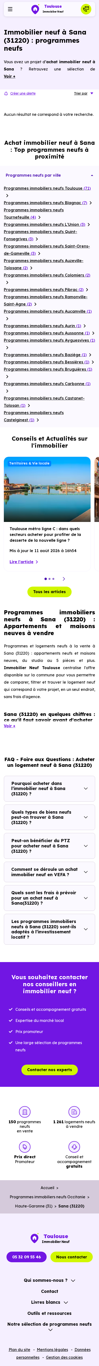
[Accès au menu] (10, 9)
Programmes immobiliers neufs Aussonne (47, 333)
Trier (80, 93)
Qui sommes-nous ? (46, 1280)
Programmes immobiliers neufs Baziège (45, 354)
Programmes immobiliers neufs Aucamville (48, 311)
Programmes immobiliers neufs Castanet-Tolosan (44, 402)
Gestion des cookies (64, 1357)
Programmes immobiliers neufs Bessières (46, 362)
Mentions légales (52, 1349)
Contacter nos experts (49, 1069)
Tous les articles (49, 591)
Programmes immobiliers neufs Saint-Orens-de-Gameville (47, 250)
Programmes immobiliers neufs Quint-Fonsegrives (40, 235)
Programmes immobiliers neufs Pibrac (44, 289)
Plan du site (19, 1349)
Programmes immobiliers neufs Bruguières (48, 369)
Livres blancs (45, 1302)
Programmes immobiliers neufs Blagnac (45, 202)
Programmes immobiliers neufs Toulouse (47, 188)
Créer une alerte (23, 93)
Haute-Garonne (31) (33, 1206)
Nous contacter (71, 1257)
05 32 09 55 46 (26, 1257)
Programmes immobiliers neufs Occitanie (47, 1196)
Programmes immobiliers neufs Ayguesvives (49, 340)
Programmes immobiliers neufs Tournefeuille (34, 214)
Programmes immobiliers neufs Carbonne (47, 383)
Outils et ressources (49, 1313)
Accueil (47, 1187)
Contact (49, 1291)
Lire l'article (21, 561)
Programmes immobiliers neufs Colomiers (47, 275)
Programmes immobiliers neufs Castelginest (34, 416)
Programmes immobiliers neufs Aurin (42, 325)
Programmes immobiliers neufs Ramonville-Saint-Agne (45, 300)
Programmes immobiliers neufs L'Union (44, 224)
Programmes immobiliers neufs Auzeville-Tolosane (43, 264)
